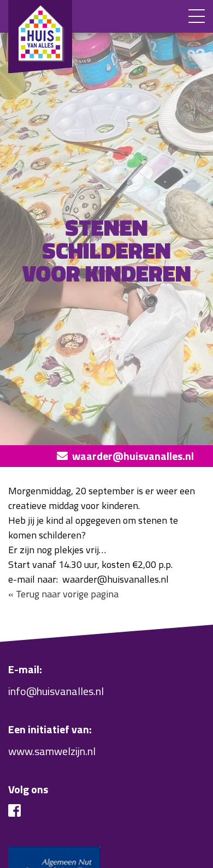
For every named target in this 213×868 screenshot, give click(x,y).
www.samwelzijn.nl (52, 751)
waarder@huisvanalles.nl (133, 455)
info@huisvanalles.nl (56, 691)
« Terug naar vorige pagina (63, 593)
